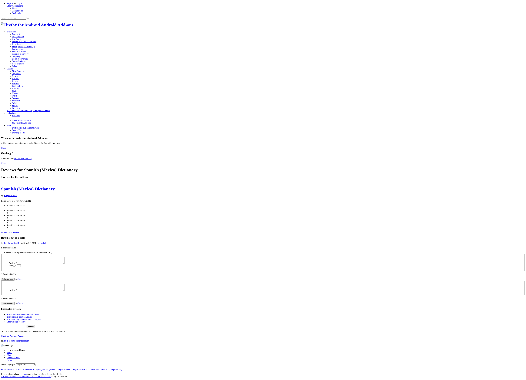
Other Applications (15, 6)
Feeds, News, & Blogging (23, 46)
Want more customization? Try (28, 110)
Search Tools (17, 130)
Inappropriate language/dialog (19, 317)
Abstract (15, 78)
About (9, 352)
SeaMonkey (17, 13)
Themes (10, 68)
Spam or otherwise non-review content (23, 314)
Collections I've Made (21, 120)
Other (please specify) (16, 322)
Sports (15, 105)
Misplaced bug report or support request (24, 319)
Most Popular (18, 36)
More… (10, 125)
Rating (12, 265)
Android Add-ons (56, 24)
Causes (15, 81)
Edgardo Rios (10, 195)
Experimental (18, 44)
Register (10, 3)
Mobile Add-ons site (23, 158)
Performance (17, 49)
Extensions (11, 32)
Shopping (16, 56)
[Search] (28, 18)
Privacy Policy (7, 369)
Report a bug (116, 369)
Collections (11, 113)
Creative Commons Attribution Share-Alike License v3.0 (26, 376)
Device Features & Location (24, 41)
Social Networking (20, 59)
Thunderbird (17, 11)
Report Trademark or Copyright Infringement (36, 369)
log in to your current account (16, 341)
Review (13, 263)
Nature (15, 93)
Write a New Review (10, 232)
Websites (16, 108)
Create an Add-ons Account (13, 336)
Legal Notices (64, 369)
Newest (15, 76)
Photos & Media (19, 51)
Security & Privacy (20, 54)
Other (14, 66)
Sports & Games (19, 61)
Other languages (8, 364)
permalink (42, 243)
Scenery (15, 98)
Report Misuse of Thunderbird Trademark (91, 369)
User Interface (18, 64)
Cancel (20, 279)
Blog (9, 355)
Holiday (15, 88)
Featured (16, 34)
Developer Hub (18, 133)
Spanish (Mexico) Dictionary (28, 188)
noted (24, 374)
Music (14, 91)
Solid (14, 103)
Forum (9, 360)
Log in (19, 3)
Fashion (15, 83)
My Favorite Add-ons (21, 123)
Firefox (15, 8)
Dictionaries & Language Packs (25, 128)
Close (3, 148)
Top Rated (16, 39)
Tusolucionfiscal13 (12, 243)
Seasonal (16, 101)
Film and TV (17, 86)
